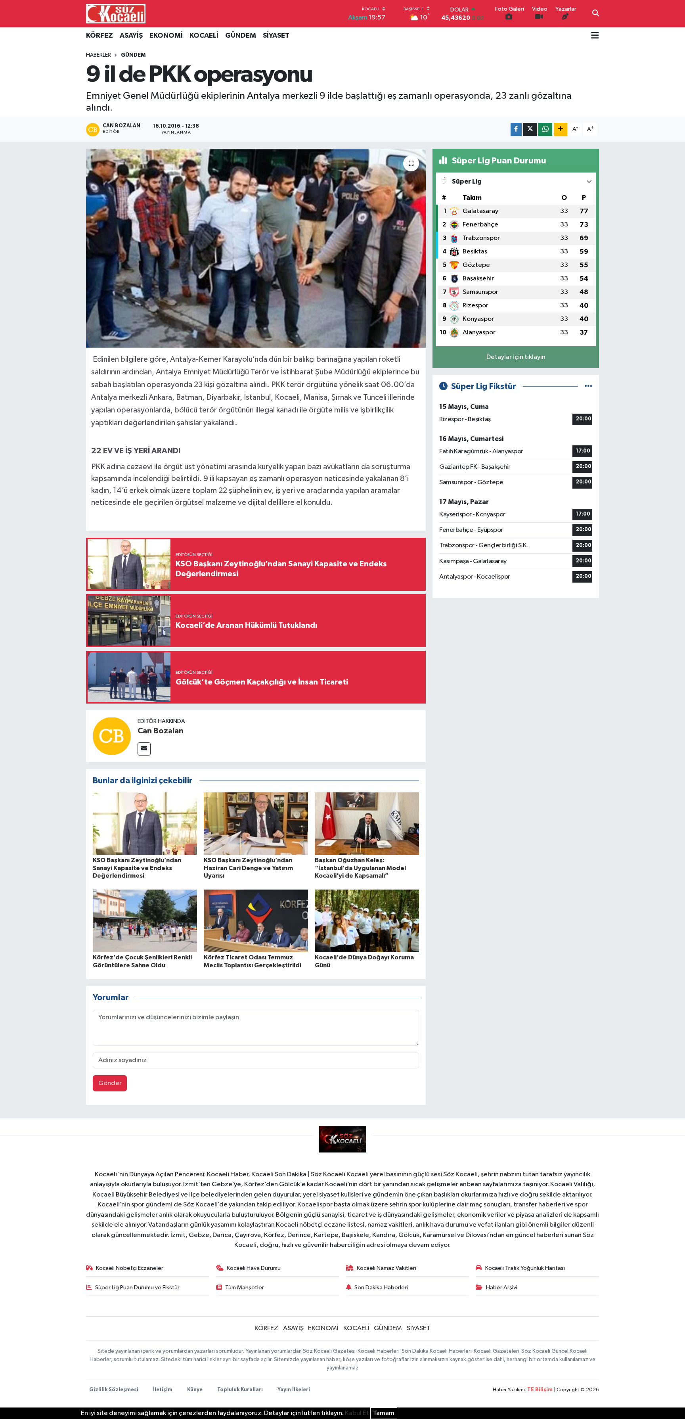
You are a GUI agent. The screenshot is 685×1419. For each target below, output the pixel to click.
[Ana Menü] (595, 36)
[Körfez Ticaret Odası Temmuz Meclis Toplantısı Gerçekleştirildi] (256, 920)
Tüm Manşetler (244, 1288)
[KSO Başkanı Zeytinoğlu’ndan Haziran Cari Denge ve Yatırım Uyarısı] (256, 823)
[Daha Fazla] (560, 129)
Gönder (110, 1083)
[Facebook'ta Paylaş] (516, 129)
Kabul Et (357, 1413)
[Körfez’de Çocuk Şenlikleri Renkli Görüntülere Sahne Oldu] (145, 920)
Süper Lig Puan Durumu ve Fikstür (137, 1288)
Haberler (98, 55)
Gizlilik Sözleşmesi (113, 1389)
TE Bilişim (540, 1389)
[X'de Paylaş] (530, 129)
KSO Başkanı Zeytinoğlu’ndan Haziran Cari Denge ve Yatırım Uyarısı (248, 867)
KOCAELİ (203, 35)
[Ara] (595, 14)
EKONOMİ (166, 35)
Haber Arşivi (501, 1288)
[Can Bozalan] (112, 736)
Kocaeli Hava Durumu (254, 1268)
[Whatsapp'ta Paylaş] (545, 129)
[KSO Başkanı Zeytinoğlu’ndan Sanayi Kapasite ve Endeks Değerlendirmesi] (145, 823)
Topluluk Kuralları (240, 1389)
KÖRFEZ (99, 35)
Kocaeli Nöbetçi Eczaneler (129, 1268)
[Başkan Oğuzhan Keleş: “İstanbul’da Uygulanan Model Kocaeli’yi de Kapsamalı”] (367, 823)
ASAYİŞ (131, 35)
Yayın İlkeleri (293, 1389)
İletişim (162, 1389)
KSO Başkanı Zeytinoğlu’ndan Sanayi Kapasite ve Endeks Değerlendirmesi (137, 867)
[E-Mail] (144, 749)
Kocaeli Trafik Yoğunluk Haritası (525, 1268)
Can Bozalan (161, 731)
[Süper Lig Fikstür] (588, 386)
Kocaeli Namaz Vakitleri (386, 1268)
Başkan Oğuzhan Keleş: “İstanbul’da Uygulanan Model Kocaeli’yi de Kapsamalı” (360, 867)
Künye (195, 1389)
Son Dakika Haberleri (381, 1288)
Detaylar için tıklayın (515, 357)
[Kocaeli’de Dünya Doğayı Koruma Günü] (367, 920)
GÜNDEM (240, 35)
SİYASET (276, 35)
